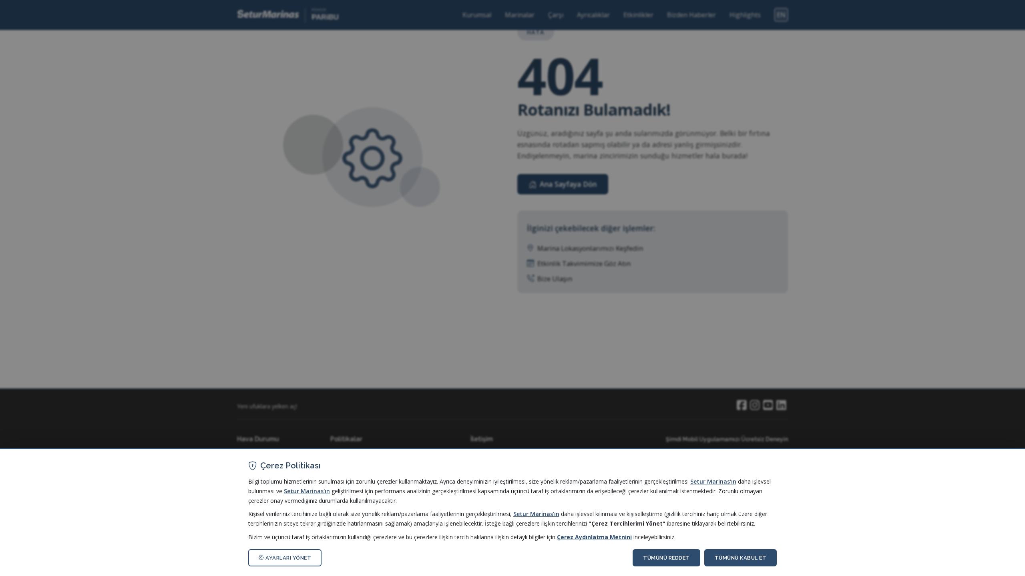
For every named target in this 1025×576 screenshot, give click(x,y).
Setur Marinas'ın (713, 481)
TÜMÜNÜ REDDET (666, 558)
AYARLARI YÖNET (288, 558)
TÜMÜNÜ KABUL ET (741, 558)
